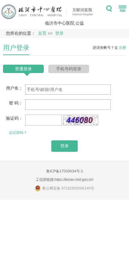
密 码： (16, 103)
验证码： (14, 118)
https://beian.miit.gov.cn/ (74, 180)
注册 (122, 48)
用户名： (14, 88)
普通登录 (23, 68)
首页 (42, 33)
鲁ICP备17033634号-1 (64, 171)
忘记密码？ (18, 133)
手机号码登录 (68, 68)
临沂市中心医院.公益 (64, 23)
